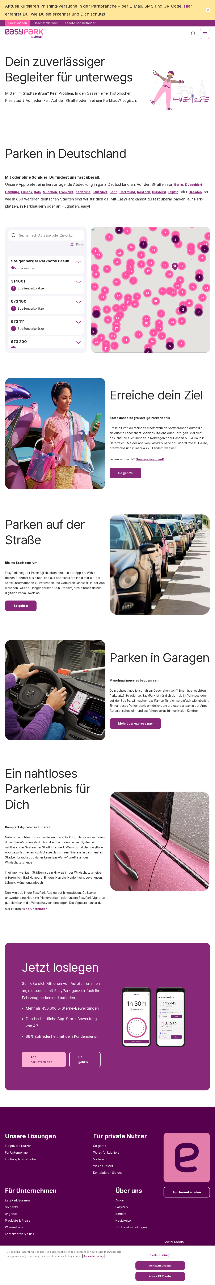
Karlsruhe (83, 192)
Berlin (178, 184)
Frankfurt (66, 192)
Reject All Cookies (160, 1265)
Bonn (113, 192)
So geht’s (99, 1146)
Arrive (119, 1200)
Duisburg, (159, 192)
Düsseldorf (193, 184)
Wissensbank (14, 1227)
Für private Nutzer (18, 1146)
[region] (107, 1265)
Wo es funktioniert (106, 1152)
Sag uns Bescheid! (150, 459)
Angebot (11, 1214)
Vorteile (98, 1159)
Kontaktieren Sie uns (107, 1172)
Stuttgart (100, 192)
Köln (37, 192)
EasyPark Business (18, 1200)
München (50, 192)
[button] (153, 250)
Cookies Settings (160, 1254)
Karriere (121, 1214)
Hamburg (12, 192)
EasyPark (121, 1207)
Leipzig (173, 192)
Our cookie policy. (93, 1256)
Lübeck (26, 192)
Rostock (143, 192)
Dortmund (127, 192)
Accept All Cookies (160, 1276)
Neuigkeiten (123, 1220)
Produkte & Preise (17, 1220)
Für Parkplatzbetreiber (21, 1159)
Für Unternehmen (17, 1152)
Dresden (195, 192)
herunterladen (36, 909)
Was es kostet (103, 1166)
